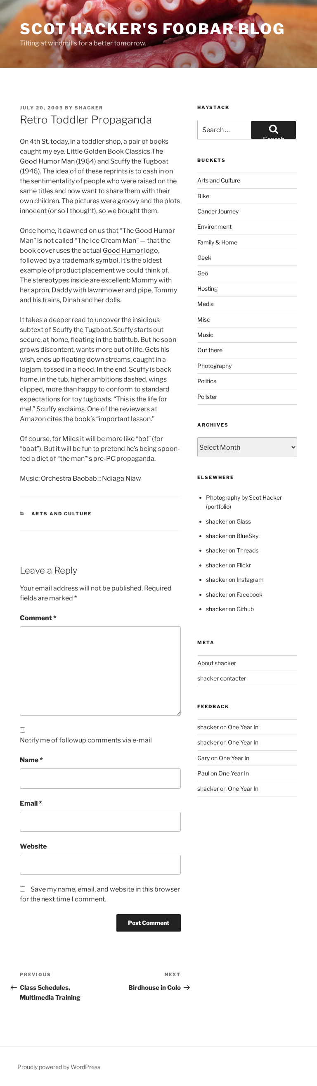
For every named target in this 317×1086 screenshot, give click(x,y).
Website (33, 846)
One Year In (243, 726)
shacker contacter (221, 678)
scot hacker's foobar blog (152, 29)
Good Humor (123, 250)
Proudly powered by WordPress (58, 1066)
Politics (206, 380)
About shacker (216, 662)
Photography (214, 365)
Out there (209, 349)
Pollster (207, 396)
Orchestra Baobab (69, 478)
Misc (203, 319)
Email (31, 803)
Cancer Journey (218, 211)
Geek (204, 257)
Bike (203, 195)
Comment (38, 618)
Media (205, 303)
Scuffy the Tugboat (139, 161)
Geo (202, 273)
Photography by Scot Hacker (244, 497)
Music (205, 334)
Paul (203, 773)
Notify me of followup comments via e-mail (86, 740)
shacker (89, 108)
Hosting (207, 288)
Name (31, 760)
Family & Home (217, 242)
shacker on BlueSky (232, 535)
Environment (214, 226)
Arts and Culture (61, 514)
